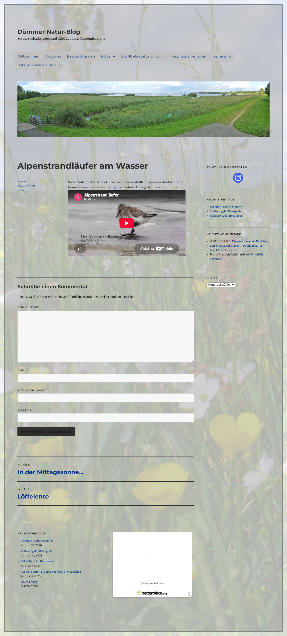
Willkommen (28, 56)
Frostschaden (228, 250)
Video (20, 190)
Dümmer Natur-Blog (48, 31)
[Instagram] (238, 178)
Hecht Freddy (29, 582)
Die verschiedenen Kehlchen (250, 241)
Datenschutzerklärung (36, 65)
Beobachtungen (81, 56)
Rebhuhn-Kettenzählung (37, 540)
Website (24, 409)
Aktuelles (53, 56)
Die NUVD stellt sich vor (141, 56)
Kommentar (29, 307)
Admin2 (21, 181)
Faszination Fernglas (188, 56)
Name (23, 370)
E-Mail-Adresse (32, 389)
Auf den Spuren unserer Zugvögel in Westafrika (51, 571)
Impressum (221, 56)
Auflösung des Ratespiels (36, 551)
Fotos (105, 56)
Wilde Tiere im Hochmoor (37, 561)
